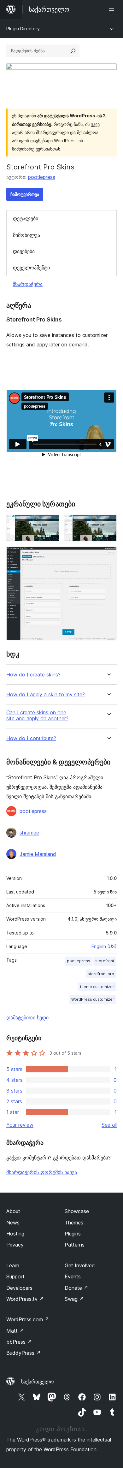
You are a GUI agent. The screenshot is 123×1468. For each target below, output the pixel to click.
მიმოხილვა (26, 235)
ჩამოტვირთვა (24, 194)
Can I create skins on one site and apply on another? (37, 716)
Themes (74, 1222)
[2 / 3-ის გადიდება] (108, 523)
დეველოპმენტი (31, 267)
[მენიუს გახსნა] (113, 9)
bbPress (19, 1342)
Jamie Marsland (38, 854)
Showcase (77, 1211)
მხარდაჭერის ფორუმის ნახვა (41, 1172)
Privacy (15, 1244)
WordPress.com (27, 1319)
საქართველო (37, 1381)
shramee (29, 832)
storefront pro (101, 973)
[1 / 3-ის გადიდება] (50, 523)
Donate (76, 1288)
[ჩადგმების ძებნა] (73, 50)
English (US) (104, 946)
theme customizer (97, 986)
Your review (19, 1125)
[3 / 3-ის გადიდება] (108, 555)
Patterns (75, 1244)
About (13, 1211)
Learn (12, 1265)
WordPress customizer (92, 999)
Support (15, 1276)
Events (73, 1276)
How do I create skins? (33, 675)
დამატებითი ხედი (27, 1017)
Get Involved (80, 1265)
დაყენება (24, 251)
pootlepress (41, 177)
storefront (104, 960)
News (13, 1222)
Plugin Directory (23, 28)
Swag (74, 1299)
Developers (19, 1288)
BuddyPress (23, 1353)
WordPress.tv (25, 1299)
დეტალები (25, 218)
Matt (15, 1331)
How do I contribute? (31, 738)
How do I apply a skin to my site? (45, 695)
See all (109, 1125)
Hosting (15, 1233)
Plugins (73, 1233)
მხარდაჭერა (28, 284)
